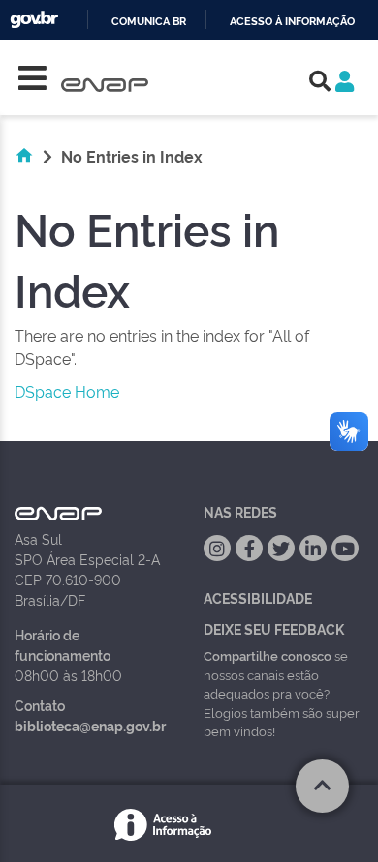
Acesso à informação (292, 21)
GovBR (34, 20)
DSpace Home (67, 390)
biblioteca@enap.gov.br (90, 725)
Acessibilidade (258, 597)
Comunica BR (148, 21)
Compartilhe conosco (267, 655)
